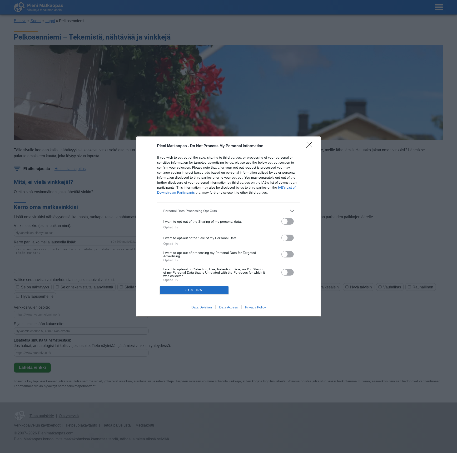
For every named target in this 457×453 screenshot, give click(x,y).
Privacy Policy (255, 307)
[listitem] (228, 210)
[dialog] (228, 226)
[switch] (287, 221)
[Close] (310, 146)
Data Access (228, 307)
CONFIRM (194, 290)
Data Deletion (201, 307)
